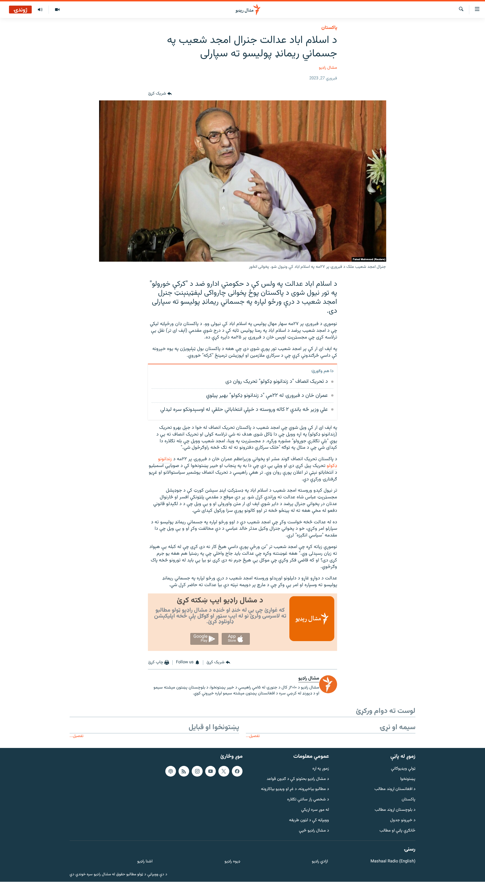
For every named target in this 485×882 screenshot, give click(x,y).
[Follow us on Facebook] (237, 771)
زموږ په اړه (320, 769)
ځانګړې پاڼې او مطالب (397, 831)
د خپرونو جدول (402, 820)
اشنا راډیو (144, 862)
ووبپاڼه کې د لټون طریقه (309, 820)
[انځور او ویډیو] (57, 10)
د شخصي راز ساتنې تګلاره (308, 800)
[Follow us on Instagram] (197, 771)
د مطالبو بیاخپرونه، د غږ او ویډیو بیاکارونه (295, 790)
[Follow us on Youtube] (210, 771)
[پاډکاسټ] (170, 771)
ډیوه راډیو (232, 862)
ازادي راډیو (320, 862)
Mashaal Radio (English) (392, 862)
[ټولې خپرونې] (40, 10)
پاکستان (329, 27)
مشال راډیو (328, 68)
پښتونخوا (407, 779)
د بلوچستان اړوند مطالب (395, 810)
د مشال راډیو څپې (314, 831)
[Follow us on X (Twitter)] (223, 771)
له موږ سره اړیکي (315, 810)
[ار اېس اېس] (184, 771)
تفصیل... (253, 736)
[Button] (160, 93)
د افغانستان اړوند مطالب (394, 790)
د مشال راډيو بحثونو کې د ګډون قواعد (298, 779)
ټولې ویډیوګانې (403, 769)
